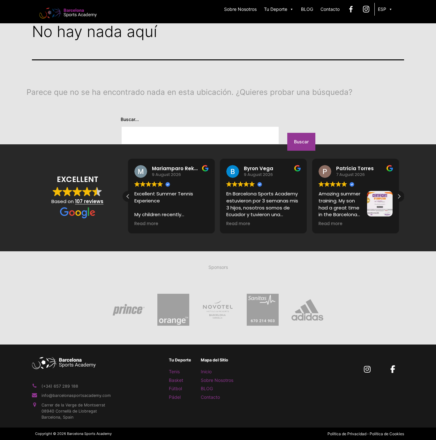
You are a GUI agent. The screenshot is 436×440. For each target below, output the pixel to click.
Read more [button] (146, 224)
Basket (176, 380)
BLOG (307, 9)
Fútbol (175, 388)
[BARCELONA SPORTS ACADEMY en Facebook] (392, 369)
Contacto (330, 9)
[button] (399, 196)
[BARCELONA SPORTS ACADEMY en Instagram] (367, 369)
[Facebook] (351, 9)
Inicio (206, 371)
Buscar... (130, 119)
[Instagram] (366, 9)
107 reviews (89, 201)
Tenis (174, 371)
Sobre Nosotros (240, 9)
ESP (382, 9)
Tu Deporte (275, 9)
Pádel (175, 397)
